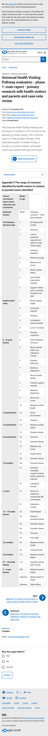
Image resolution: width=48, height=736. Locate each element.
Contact (25, 703)
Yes (8, 656)
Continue (7, 675)
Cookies (34, 703)
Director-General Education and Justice (20, 112)
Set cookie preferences (24, 43)
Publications (13, 67)
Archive (16, 703)
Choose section (9, 175)
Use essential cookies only (24, 37)
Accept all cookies (24, 30)
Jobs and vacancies (24, 708)
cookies (11, 4)
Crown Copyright (8, 708)
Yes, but (10, 667)
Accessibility (6, 703)
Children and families (13, 118)
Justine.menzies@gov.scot (18, 637)
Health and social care (30, 118)
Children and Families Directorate (22, 115)
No (8, 661)
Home (4, 67)
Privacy (37, 708)
